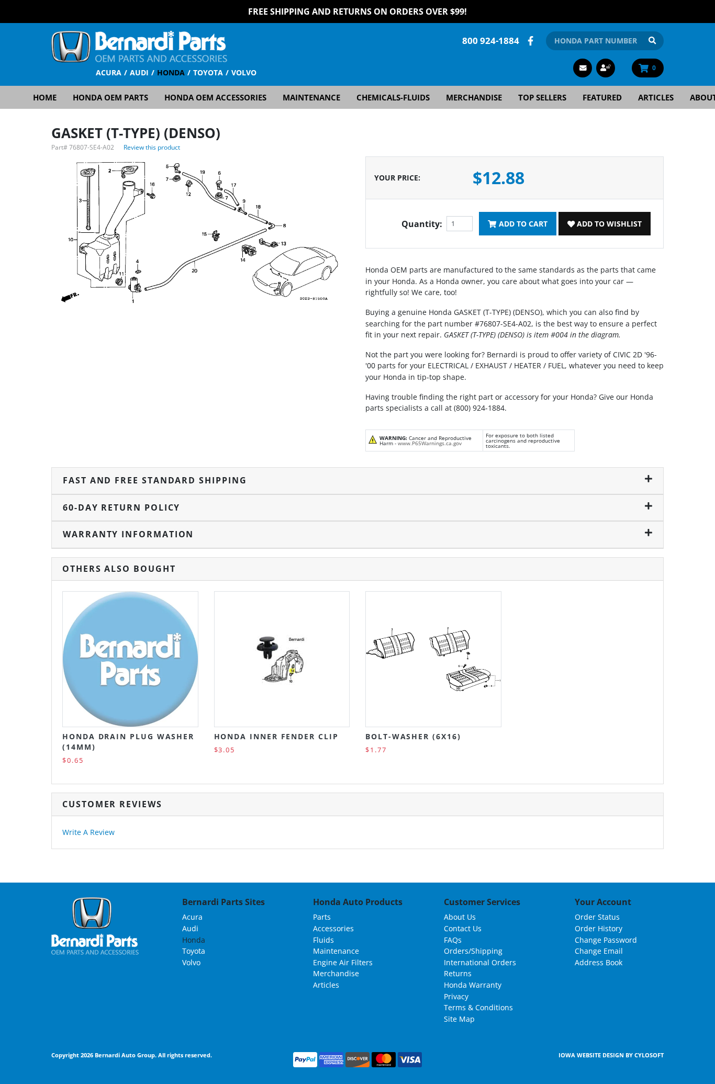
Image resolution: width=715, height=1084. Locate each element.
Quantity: (421, 224)
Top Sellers (542, 97)
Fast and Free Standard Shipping (155, 480)
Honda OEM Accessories (215, 97)
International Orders (480, 962)
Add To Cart (522, 224)
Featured (602, 97)
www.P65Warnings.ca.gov (430, 443)
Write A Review (88, 832)
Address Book (598, 962)
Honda (171, 72)
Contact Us (463, 928)
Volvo (243, 72)
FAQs (453, 940)
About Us (460, 917)
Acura (108, 72)
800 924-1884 (490, 41)
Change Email (599, 951)
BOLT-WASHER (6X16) (413, 736)
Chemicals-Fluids (393, 97)
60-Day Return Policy (121, 507)
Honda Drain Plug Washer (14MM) (128, 741)
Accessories (333, 928)
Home (45, 97)
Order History (598, 928)
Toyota (208, 72)
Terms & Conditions (478, 1007)
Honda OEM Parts (110, 97)
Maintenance (311, 97)
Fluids (323, 940)
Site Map (459, 1019)
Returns (458, 973)
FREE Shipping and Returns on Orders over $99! (357, 11)
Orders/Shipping (473, 951)
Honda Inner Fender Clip (276, 736)
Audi (139, 72)
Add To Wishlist (608, 224)
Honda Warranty (472, 985)
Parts (322, 917)
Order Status (597, 917)
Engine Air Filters (343, 962)
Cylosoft (649, 1055)
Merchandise (474, 97)
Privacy (456, 996)
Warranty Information (128, 534)
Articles (656, 97)
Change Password (606, 940)
